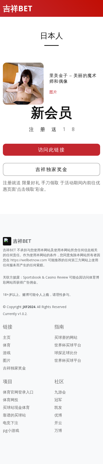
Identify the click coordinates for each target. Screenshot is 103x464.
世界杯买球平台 (67, 345)
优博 (58, 415)
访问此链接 (51, 149)
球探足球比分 (65, 352)
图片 (53, 92)
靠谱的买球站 (14, 415)
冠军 (58, 399)
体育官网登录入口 (18, 392)
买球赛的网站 (65, 337)
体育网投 (10, 399)
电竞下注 (10, 422)
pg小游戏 (11, 430)
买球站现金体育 (16, 407)
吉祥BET (17, 8)
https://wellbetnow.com (29, 260)
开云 (58, 422)
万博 (58, 430)
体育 (7, 345)
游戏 (7, 352)
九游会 (60, 392)
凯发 (58, 407)
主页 (7, 337)
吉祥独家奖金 (51, 169)
